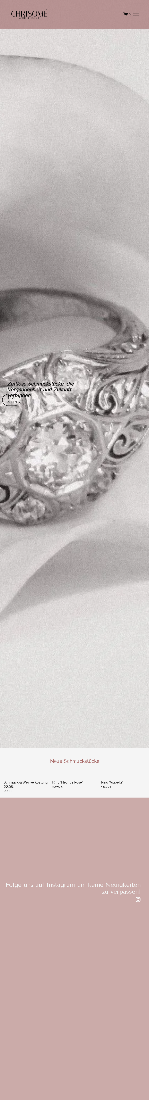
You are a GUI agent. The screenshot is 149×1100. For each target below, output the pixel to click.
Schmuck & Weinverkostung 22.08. (26, 784)
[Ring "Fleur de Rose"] (75, 775)
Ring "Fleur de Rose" (67, 782)
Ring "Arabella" (112, 782)
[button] (140, 770)
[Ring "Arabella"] (124, 775)
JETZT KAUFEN (11, 400)
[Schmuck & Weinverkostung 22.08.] (26, 775)
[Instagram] (138, 899)
